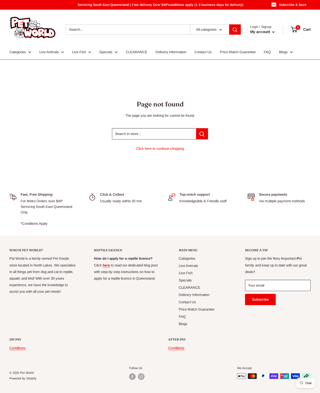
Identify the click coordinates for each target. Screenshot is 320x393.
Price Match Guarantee (238, 52)
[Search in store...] (202, 133)
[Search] (235, 29)
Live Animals (49, 52)
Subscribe (260, 299)
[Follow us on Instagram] (141, 376)
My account (260, 32)
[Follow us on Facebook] (132, 376)
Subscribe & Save (292, 5)
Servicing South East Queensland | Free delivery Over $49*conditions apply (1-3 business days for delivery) (160, 5)
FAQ (267, 52)
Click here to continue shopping (160, 148)
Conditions (17, 348)
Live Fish (79, 52)
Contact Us (203, 52)
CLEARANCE (136, 52)
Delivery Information (171, 52)
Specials (105, 52)
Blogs (283, 52)
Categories (17, 52)
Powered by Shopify (23, 378)
